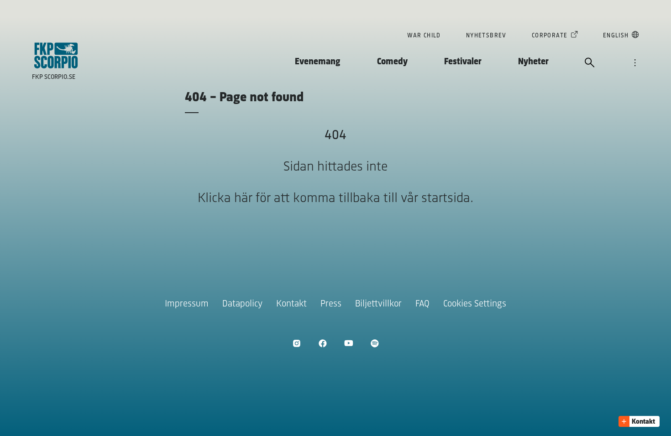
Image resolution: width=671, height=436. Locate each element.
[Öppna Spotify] (374, 343)
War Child (424, 35)
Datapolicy (242, 304)
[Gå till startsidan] (56, 55)
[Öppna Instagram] (296, 343)
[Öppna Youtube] (348, 343)
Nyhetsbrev (486, 35)
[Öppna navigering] (635, 63)
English (616, 35)
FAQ (422, 304)
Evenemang (318, 62)
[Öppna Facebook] (322, 343)
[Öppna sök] (589, 63)
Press (330, 304)
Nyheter (533, 62)
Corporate (550, 35)
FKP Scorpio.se (53, 77)
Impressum (187, 304)
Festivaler (463, 62)
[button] (639, 421)
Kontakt (291, 304)
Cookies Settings (474, 304)
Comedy (392, 62)
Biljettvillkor (378, 304)
